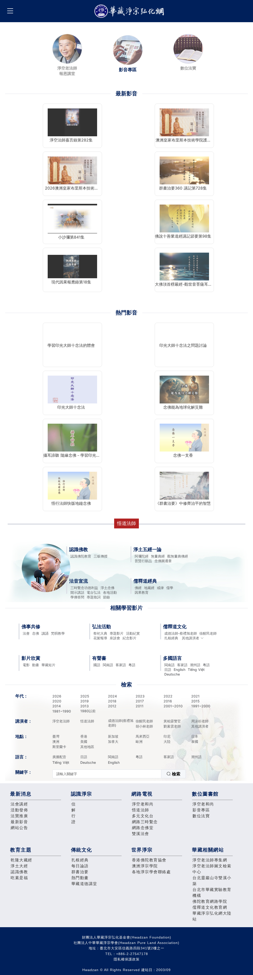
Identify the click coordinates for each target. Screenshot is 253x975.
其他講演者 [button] (190, 638)
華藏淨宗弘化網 (130, 11)
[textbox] (106, 773)
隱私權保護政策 (127, 959)
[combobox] (119, 773)
